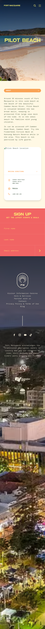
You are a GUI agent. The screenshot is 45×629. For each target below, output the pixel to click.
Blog (22, 306)
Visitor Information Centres (22, 293)
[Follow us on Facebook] (14, 335)
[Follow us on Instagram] (19, 335)
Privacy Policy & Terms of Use (22, 304)
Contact (22, 301)
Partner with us (22, 299)
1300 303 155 (17, 194)
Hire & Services (22, 296)
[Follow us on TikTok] (31, 335)
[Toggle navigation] (39, 5)
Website (15, 188)
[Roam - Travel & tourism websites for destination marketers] (22, 415)
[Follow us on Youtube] (25, 335)
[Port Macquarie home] (12, 5)
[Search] (35, 5)
